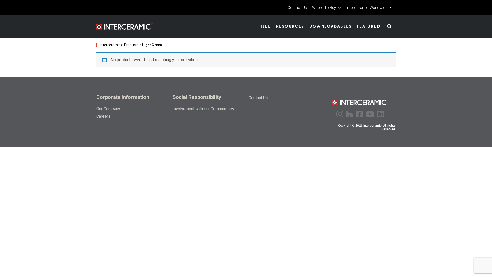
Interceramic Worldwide (367, 8)
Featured (368, 26)
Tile (265, 26)
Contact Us (297, 8)
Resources (290, 26)
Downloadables (330, 26)
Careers (103, 116)
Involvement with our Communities (203, 108)
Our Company (108, 108)
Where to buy (324, 8)
